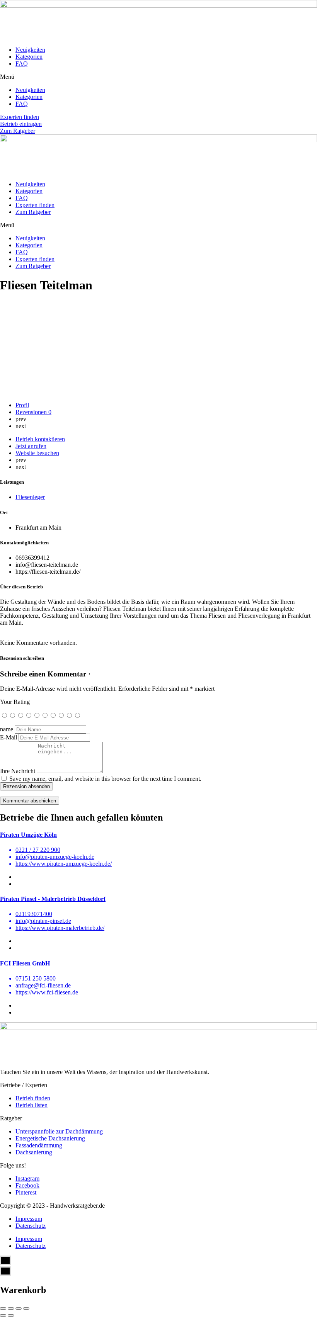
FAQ (21, 63)
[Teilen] (11, 1308)
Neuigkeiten (30, 49)
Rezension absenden (26, 786)
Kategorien (29, 56)
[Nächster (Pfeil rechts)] (11, 1315)
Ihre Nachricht (17, 771)
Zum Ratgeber (33, 212)
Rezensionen (33, 412)
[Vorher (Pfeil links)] (3, 1315)
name (6, 729)
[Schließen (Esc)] (3, 1308)
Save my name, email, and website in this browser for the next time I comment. (105, 778)
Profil (22, 405)
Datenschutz (30, 1225)
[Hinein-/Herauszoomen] (26, 1308)
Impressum (28, 1218)
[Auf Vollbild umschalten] (18, 1308)
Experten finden (35, 205)
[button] (158, 76)
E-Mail (8, 737)
